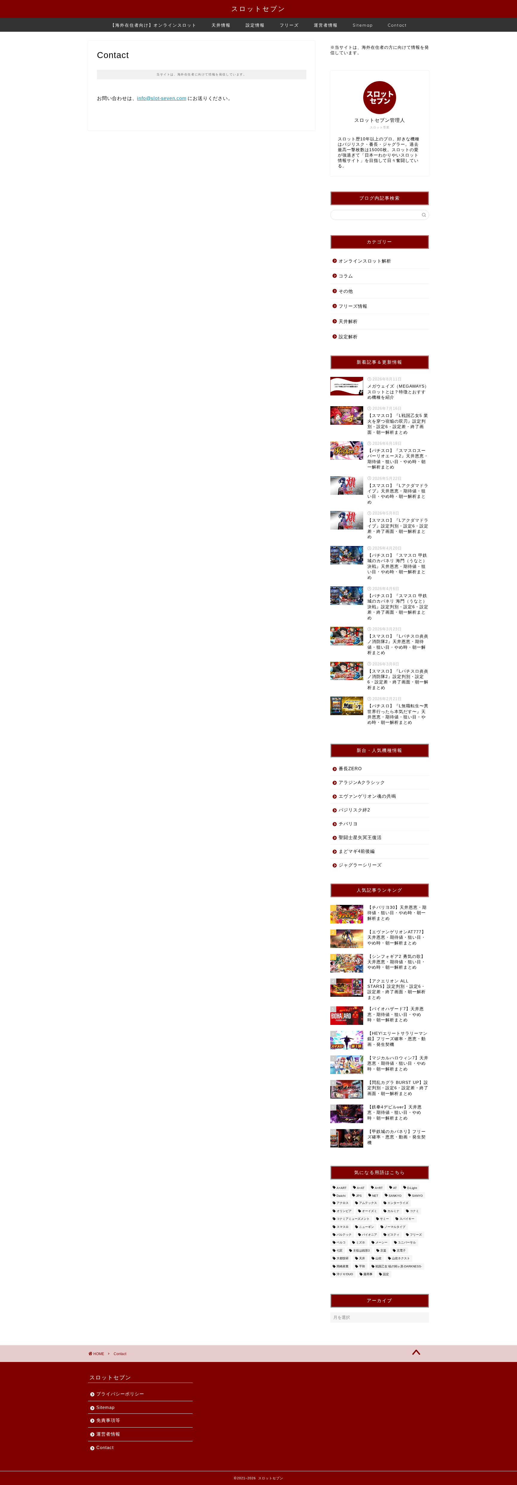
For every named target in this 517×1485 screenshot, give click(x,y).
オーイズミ (369, 1211)
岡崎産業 (343, 1266)
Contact (397, 25)
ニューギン (366, 1226)
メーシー (381, 1242)
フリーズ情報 (353, 306)
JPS (359, 1195)
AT (395, 1188)
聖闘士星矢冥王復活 (360, 837)
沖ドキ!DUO (345, 1274)
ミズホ (360, 1242)
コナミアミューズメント (353, 1219)
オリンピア (344, 1211)
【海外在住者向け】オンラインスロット (153, 25)
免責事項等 (108, 1420)
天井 (362, 1258)
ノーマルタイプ (394, 1226)
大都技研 (343, 1258)
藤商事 (368, 1274)
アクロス (343, 1203)
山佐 (378, 1258)
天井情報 (221, 25)
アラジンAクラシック (362, 782)
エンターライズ (397, 1203)
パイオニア (369, 1234)
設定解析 (348, 336)
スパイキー (406, 1219)
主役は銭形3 (361, 1250)
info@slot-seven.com (161, 98)
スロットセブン (258, 8)
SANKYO (395, 1195)
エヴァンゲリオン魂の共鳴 (367, 796)
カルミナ (393, 1211)
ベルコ (341, 1242)
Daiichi (341, 1195)
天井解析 (348, 321)
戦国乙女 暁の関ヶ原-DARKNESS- (398, 1266)
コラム (346, 275)
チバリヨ (348, 823)
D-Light (412, 1188)
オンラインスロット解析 (365, 260)
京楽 (383, 1250)
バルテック (344, 1234)
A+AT (360, 1188)
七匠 (340, 1250)
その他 (346, 291)
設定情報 (255, 25)
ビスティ (393, 1234)
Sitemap (363, 25)
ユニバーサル (407, 1242)
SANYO (417, 1195)
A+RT (379, 1188)
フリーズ (289, 25)
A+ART (341, 1188)
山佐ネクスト (401, 1258)
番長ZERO (350, 768)
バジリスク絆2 (354, 809)
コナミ (414, 1211)
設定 (386, 1274)
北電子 (401, 1250)
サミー (384, 1219)
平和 (362, 1266)
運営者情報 (326, 25)
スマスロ (343, 1226)
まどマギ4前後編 (357, 851)
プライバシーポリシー (120, 1393)
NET (375, 1195)
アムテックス (368, 1203)
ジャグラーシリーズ (360, 864)
